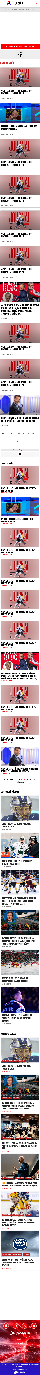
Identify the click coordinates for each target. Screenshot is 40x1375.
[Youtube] (34, 1326)
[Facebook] (6, 1326)
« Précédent (4, 434)
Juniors (27, 9)
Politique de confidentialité (20, 1352)
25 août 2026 (7, 1268)
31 (23, 434)
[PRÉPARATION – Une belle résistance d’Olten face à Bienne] (20, 845)
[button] (36, 3)
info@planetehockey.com (20, 1349)
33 (33, 434)
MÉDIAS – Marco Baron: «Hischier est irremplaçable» (19, 128)
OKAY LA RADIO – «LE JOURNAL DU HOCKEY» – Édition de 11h (16, 92)
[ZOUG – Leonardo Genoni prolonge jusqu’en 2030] (20, 808)
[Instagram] (15, 1326)
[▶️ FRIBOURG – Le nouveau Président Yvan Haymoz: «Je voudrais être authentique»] (20, 1167)
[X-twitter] (24, 1326)
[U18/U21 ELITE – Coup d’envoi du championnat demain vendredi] (20, 962)
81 (18, 442)
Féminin (33, 9)
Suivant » (25, 442)
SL (8, 9)
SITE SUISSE (21, 1061)
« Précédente (9, 779)
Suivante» (20, 782)
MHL (15, 9)
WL (12, 9)
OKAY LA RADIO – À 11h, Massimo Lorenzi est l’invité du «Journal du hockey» (20, 419)
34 (37, 434)
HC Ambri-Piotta (7, 1254)
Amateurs (21, 9)
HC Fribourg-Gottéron (8, 1137)
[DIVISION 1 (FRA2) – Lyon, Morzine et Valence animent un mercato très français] (20, 1000)
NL (5, 9)
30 (19, 434)
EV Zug (4, 1061)
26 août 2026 (7, 1151)
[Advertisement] (20, 29)
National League (13, 1061)
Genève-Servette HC (8, 1215)
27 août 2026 (7, 829)
